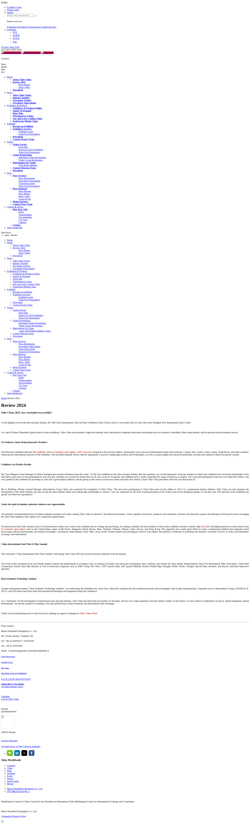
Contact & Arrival (15, 207)
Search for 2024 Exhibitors (31, 149)
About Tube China (22, 79)
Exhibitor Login (26, 131)
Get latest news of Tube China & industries (20, 746)
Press (9, 173)
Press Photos (24, 85)
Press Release (25, 191)
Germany (11, 765)
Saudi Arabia (13, 781)
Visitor (10, 142)
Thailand (11, 773)
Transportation (35, 27)
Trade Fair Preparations (29, 134)
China (9, 768)
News (9, 92)
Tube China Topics (22, 95)
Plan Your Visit (20, 209)
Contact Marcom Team (24, 168)
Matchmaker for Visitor (24, 162)
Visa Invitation (25, 217)
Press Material (20, 188)
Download (18, 90)
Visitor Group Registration (31, 160)
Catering (22, 222)
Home (10, 77)
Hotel (21, 212)
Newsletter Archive (22, 100)
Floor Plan (18, 113)
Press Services (19, 175)
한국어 (16, 38)
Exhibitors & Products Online (27, 108)
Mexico (10, 784)
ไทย (15, 42)
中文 (15, 32)
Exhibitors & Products (17, 27)
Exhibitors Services (22, 129)
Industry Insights (21, 98)
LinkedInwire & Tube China (10, 697)
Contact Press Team (22, 204)
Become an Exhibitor (23, 126)
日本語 (16, 35)
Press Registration (27, 178)
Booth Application (32, 53)
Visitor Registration (12, 53)
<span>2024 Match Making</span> (35, 331)
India (9, 771)
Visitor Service (20, 144)
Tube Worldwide (14, 227)
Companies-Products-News (13, 816)
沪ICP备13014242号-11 (18, 791)
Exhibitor (11, 124)
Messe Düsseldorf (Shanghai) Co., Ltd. (25, 788)
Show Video (24, 87)
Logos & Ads (25, 199)
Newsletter (49, 53)
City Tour (23, 220)
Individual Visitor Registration (32, 157)
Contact (17, 225)
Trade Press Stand (27, 183)
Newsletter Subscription (24, 103)
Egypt (9, 776)
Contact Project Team (23, 139)
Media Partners (20, 201)
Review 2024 (19, 82)
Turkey (10, 778)
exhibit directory (49, 27)
